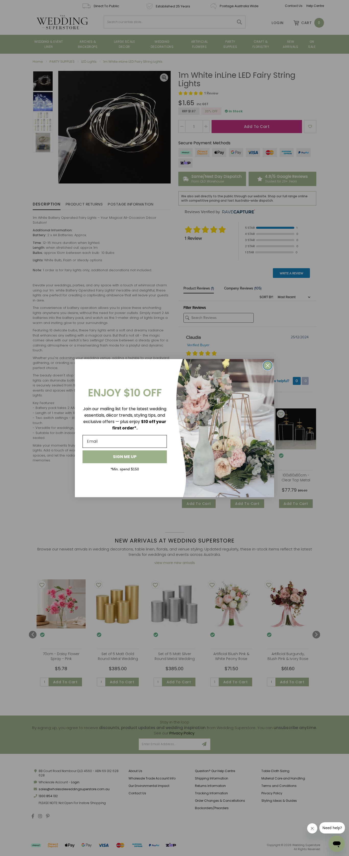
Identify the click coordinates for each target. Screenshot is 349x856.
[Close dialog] (267, 365)
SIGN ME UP (124, 457)
